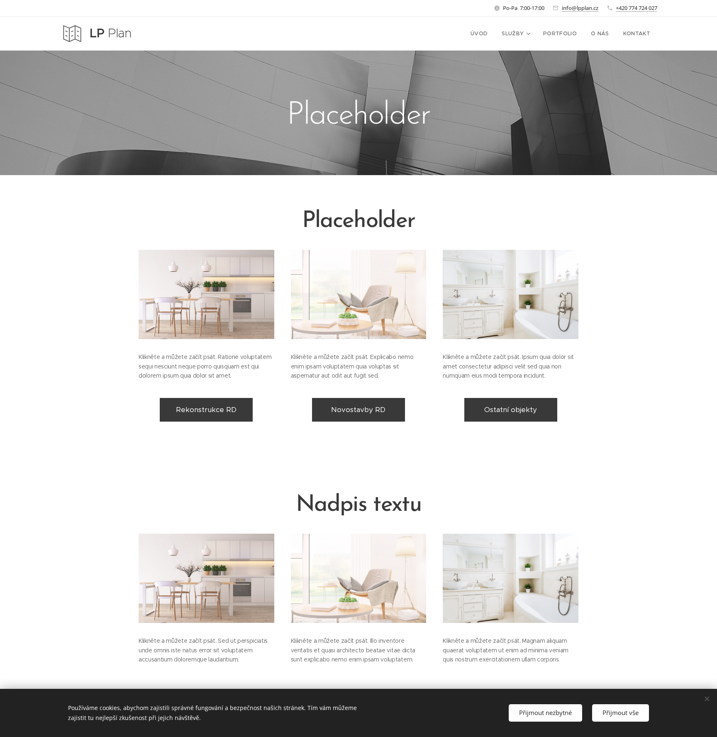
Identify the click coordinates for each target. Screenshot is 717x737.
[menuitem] (479, 33)
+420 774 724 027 (636, 8)
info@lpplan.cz (580, 8)
